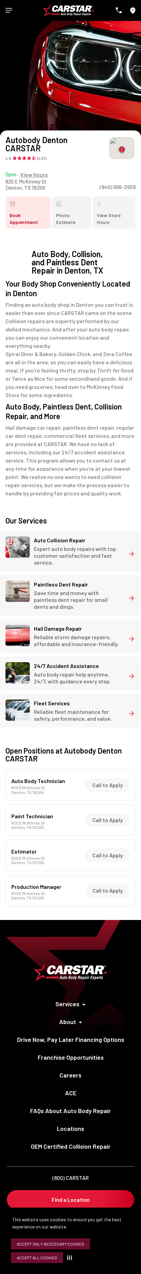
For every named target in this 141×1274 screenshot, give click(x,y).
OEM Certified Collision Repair (71, 1146)
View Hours (34, 174)
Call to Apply (107, 785)
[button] (71, 1257)
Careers (70, 1075)
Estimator (24, 851)
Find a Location (71, 1199)
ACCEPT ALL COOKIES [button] (37, 1257)
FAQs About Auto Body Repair (70, 1110)
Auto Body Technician (38, 781)
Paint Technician (32, 816)
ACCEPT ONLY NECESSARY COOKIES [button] (50, 1243)
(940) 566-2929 (118, 187)
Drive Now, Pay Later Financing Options (70, 1039)
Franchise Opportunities (71, 1057)
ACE (70, 1093)
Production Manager (36, 887)
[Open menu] (8, 10)
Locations (70, 1128)
